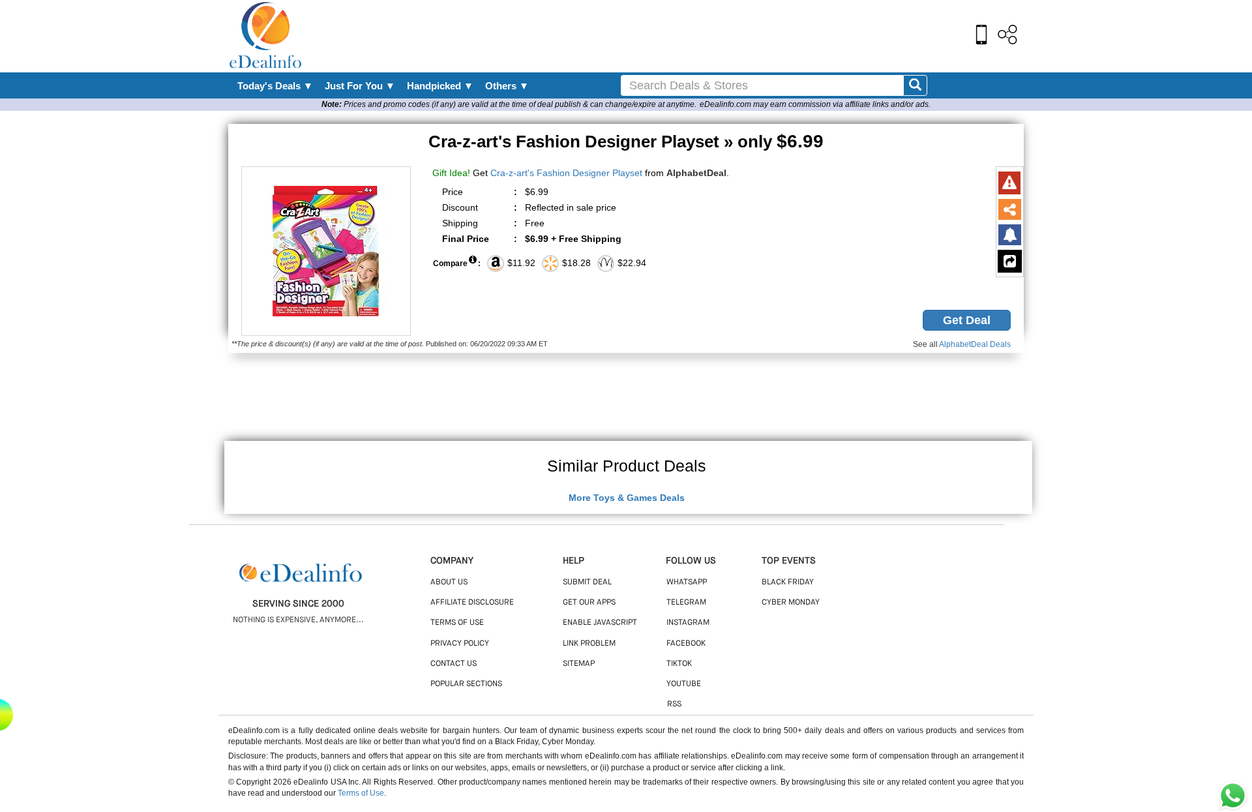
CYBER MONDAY (791, 603)
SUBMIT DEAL (587, 582)
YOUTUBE (683, 684)
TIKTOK (679, 664)
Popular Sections (466, 684)
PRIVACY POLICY (459, 644)
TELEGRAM (686, 603)
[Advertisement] (654, 36)
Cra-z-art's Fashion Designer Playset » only (626, 141)
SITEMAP (579, 664)
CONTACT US (453, 664)
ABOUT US (449, 582)
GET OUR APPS (589, 603)
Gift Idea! (451, 173)
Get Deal (967, 320)
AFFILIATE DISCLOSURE (472, 603)
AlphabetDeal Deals (975, 344)
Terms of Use (361, 793)
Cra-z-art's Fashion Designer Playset (566, 173)
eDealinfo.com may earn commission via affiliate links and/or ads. (815, 104)
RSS (674, 704)
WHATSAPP (686, 582)
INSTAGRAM (687, 623)
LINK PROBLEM (589, 644)
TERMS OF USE (457, 623)
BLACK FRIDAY (788, 582)
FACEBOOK (686, 644)
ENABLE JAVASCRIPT (600, 623)
